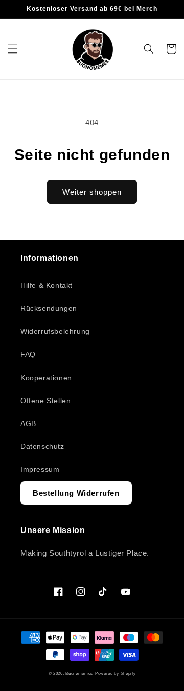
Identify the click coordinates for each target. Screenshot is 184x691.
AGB (28, 423)
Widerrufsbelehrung (55, 331)
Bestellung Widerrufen (76, 493)
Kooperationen (46, 378)
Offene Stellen (45, 400)
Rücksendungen (48, 308)
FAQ (28, 354)
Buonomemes (79, 673)
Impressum (39, 469)
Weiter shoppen (92, 192)
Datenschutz (42, 446)
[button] (13, 49)
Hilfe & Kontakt (46, 285)
